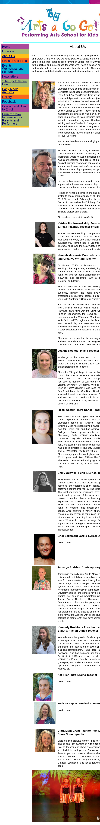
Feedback (9, 101)
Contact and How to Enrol (14, 107)
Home (6, 46)
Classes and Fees (14, 61)
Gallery (7, 97)
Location (8, 51)
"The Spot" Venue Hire (14, 82)
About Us (8, 56)
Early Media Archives (10, 90)
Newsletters (10, 76)
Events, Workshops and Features (13, 68)
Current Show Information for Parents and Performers (12, 118)
